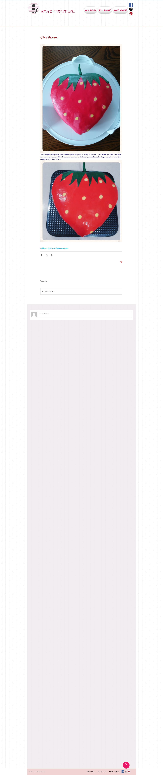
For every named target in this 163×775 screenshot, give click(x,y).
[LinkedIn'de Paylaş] (52, 255)
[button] (104, 10)
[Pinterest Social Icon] (131, 13)
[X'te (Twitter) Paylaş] (47, 255)
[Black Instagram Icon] (131, 9)
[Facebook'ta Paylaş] (41, 255)
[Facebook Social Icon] (131, 5)
